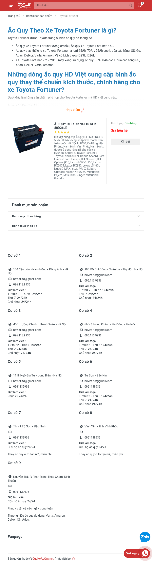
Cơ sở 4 (85, 310)
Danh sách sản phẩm (39, 15)
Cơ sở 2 (85, 255)
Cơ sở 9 (14, 463)
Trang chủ (14, 15)
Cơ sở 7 (14, 412)
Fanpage (15, 536)
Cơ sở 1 (14, 255)
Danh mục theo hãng (26, 216)
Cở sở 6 (85, 361)
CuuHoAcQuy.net (43, 558)
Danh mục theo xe (24, 226)
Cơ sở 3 (14, 310)
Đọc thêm (73, 110)
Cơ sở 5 (14, 361)
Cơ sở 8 (85, 412)
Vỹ (73, 558)
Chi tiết (125, 141)
